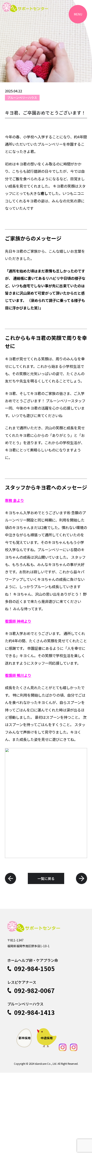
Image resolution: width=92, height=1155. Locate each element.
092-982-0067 (34, 990)
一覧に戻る (46, 878)
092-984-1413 (34, 1012)
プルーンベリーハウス (22, 97)
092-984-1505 (34, 968)
